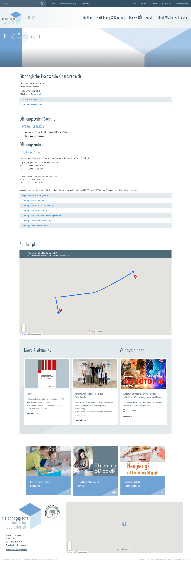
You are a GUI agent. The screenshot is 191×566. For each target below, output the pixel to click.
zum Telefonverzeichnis (32, 104)
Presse (53, 3)
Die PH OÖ (135, 18)
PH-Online (144, 3)
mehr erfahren (48, 485)
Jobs (135, 3)
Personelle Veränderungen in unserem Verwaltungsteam (89, 395)
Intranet (154, 3)
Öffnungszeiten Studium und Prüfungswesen (41, 215)
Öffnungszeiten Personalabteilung (36, 220)
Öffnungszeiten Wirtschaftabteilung (37, 205)
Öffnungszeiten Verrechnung (34, 210)
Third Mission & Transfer (172, 18)
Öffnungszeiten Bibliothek (33, 200)
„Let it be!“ (31, 394)
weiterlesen (32, 413)
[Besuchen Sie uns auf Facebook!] (29, 17)
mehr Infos (128, 416)
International (85, 3)
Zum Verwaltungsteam (31, 99)
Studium (88, 18)
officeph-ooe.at (33, 94)
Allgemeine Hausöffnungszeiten (35, 195)
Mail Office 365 (166, 3)
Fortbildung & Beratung (110, 18)
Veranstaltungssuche (182, 3)
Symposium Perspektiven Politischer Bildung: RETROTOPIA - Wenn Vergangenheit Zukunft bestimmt (143, 395)
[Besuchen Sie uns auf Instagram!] (33, 17)
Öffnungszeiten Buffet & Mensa (35, 225)
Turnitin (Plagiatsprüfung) (68, 3)
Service (150, 18)
